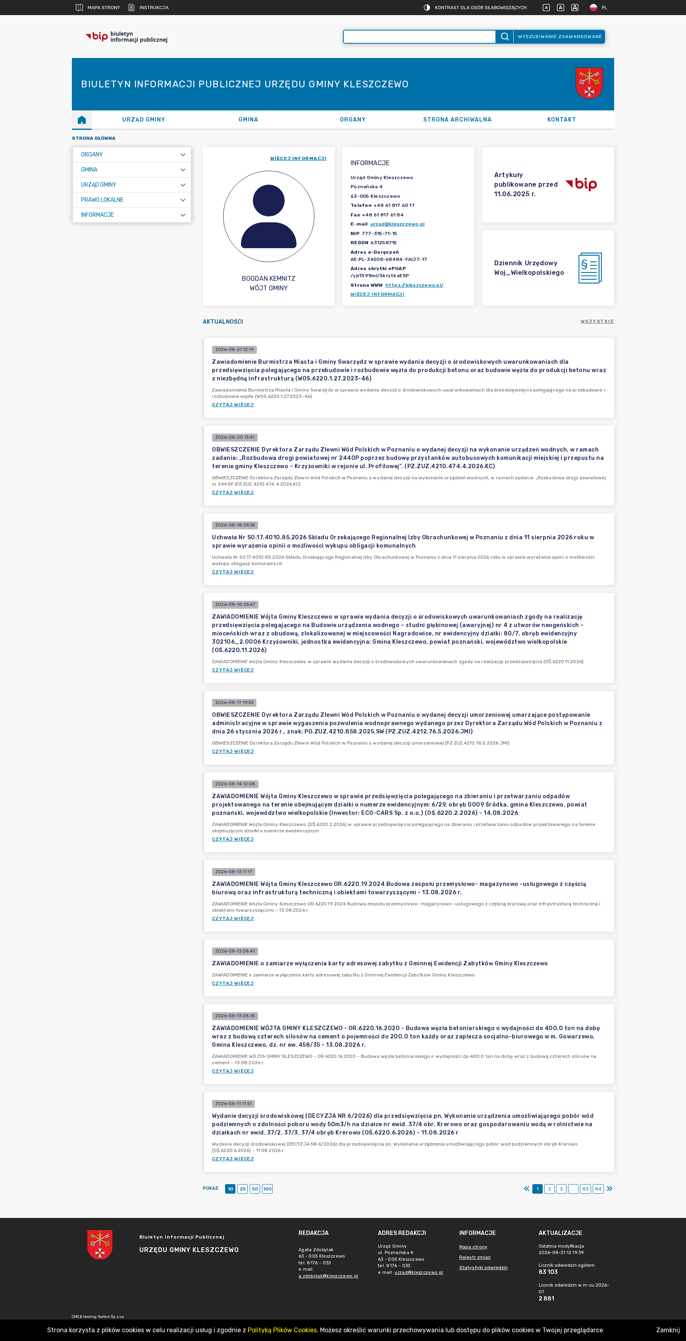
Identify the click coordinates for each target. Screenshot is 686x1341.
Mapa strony (104, 7)
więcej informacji (298, 158)
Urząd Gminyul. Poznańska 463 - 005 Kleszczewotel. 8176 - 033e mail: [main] (410, 1259)
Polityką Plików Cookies (282, 1330)
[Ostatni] (609, 1189)
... (573, 1189)
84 (598, 1189)
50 (255, 1189)
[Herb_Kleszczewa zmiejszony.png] (590, 84)
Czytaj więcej (233, 404)
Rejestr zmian (475, 1257)
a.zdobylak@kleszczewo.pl (328, 1276)
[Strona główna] (82, 119)
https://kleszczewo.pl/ (414, 285)
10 (230, 1189)
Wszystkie (598, 321)
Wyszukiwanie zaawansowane (560, 36)
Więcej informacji (378, 294)
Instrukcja (154, 7)
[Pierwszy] (527, 1189)
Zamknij (668, 1330)
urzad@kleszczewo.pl (397, 224)
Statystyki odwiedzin (483, 1267)
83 (585, 1189)
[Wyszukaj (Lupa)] (504, 37)
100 (267, 1189)
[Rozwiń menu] (183, 155)
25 (243, 1189)
